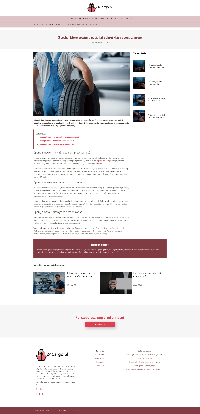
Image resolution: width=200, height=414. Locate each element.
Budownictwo (127, 18)
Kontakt (39, 393)
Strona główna (74, 18)
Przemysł (99, 18)
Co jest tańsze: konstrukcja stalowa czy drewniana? (144, 369)
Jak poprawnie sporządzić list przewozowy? (147, 275)
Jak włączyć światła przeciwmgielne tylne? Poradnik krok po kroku (156, 66)
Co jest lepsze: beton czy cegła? (144, 365)
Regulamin (78, 410)
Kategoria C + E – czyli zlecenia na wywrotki (144, 362)
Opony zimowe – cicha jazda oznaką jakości (56, 144)
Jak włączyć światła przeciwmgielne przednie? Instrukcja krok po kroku (157, 83)
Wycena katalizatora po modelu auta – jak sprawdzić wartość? (156, 99)
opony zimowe (103, 160)
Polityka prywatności (41, 410)
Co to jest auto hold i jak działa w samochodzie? (156, 116)
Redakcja (40, 389)
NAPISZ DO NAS (100, 325)
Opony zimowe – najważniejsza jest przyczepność (59, 137)
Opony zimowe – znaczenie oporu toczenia (56, 140)
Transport (88, 18)
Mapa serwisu (61, 410)
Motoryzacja (112, 18)
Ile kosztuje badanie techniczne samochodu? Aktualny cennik (81, 275)
